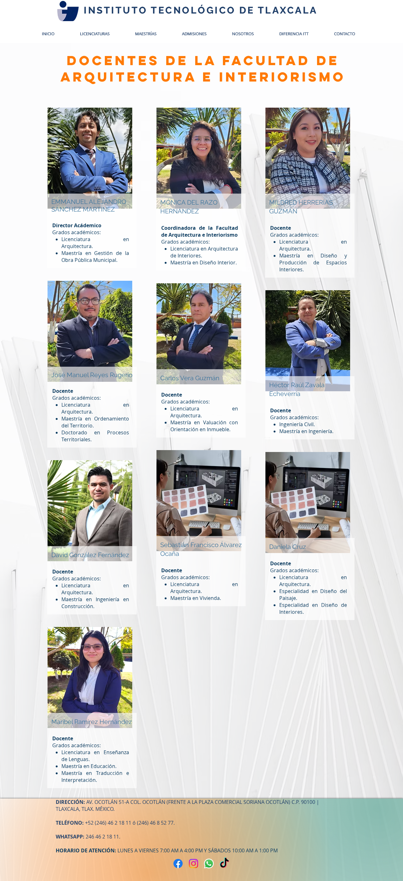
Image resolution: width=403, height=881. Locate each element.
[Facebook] (178, 863)
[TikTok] (224, 863)
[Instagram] (193, 863)
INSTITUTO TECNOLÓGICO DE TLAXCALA (201, 10)
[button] (201, 33)
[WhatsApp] (209, 863)
